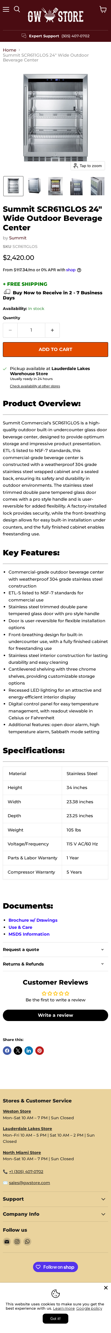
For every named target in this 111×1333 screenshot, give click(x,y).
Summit (17, 238)
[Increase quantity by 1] (52, 330)
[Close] (106, 1288)
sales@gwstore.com (29, 1182)
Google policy (89, 1308)
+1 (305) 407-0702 (26, 1171)
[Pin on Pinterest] (39, 1050)
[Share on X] (18, 1050)
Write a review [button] (55, 1015)
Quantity (11, 318)
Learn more (64, 1308)
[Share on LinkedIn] (28, 1050)
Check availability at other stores (35, 386)
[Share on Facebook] (7, 1050)
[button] (13, 186)
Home (9, 50)
